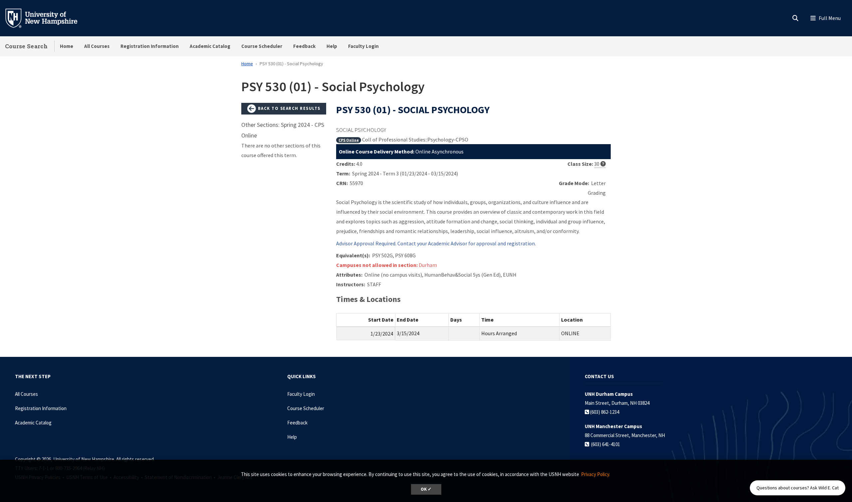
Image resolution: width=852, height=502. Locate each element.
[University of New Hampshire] (46, 17)
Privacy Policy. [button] (595, 474)
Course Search (26, 46)
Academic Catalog (210, 46)
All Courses (96, 46)
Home (66, 46)
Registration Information (149, 46)
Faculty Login (363, 46)
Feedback (304, 46)
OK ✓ (426, 489)
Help (331, 46)
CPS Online (348, 139)
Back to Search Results (288, 108)
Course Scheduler (261, 46)
